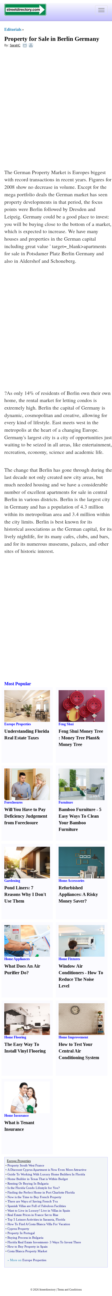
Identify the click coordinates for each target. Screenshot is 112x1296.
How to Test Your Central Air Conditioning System (79, 1051)
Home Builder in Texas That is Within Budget (37, 1179)
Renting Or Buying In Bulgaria (28, 1183)
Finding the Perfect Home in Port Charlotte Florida (41, 1192)
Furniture (66, 802)
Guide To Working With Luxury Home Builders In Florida (46, 1174)
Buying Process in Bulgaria (25, 1237)
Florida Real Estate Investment (27, 1242)
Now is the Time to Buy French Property (34, 1197)
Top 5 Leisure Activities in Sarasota (30, 1219)
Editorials (12, 29)
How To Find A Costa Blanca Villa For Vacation (38, 1224)
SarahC (15, 45)
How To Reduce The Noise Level (81, 979)
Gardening (12, 881)
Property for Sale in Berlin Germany (51, 38)
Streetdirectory (47, 1289)
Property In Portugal (21, 1233)
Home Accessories (71, 881)
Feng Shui (66, 724)
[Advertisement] (56, 110)
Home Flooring (15, 1037)
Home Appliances (17, 959)
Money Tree (70, 744)
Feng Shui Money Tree (81, 731)
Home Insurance (16, 1116)
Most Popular (17, 683)
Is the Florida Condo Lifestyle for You (32, 1188)
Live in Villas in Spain (55, 1210)
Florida (60, 1219)
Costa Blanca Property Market (27, 1251)
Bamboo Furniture (77, 809)
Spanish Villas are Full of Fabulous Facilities (36, 1206)
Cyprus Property (18, 1228)
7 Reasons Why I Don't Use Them (25, 894)
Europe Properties (17, 724)
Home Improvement (73, 1037)
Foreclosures (13, 802)
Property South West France (25, 1165)
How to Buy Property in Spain (27, 1246)
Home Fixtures (69, 959)
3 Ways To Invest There (65, 1242)
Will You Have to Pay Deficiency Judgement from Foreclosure (25, 816)
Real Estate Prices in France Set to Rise (32, 1215)
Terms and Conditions (69, 1289)
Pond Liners (16, 887)
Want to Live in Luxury (23, 1210)
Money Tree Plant (78, 737)
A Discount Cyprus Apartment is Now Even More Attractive (46, 1169)
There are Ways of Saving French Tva (32, 1201)
